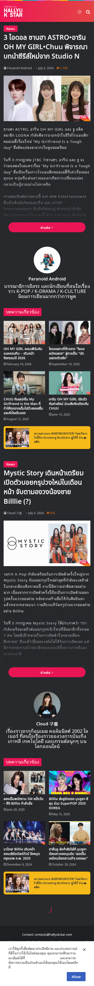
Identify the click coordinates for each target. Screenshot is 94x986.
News (10, 28)
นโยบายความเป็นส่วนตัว (42, 957)
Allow (76, 976)
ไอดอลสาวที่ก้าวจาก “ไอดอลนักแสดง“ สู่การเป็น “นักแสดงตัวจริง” (67, 353)
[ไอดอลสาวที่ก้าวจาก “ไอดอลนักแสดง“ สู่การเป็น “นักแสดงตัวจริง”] (69, 332)
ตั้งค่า (15, 967)
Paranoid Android (19, 68)
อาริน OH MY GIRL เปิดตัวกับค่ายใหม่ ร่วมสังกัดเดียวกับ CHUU (68, 404)
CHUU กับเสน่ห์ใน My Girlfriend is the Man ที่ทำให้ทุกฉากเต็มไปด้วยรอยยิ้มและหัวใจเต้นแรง (23, 406)
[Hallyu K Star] (13, 11)
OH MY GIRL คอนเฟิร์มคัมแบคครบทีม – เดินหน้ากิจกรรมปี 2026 (23, 353)
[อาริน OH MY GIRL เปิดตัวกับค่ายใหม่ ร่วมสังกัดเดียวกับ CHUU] (69, 383)
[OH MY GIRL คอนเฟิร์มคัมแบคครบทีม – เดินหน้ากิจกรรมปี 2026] (24, 332)
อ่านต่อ (45, 227)
